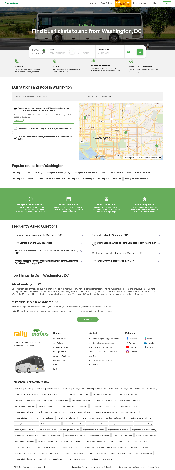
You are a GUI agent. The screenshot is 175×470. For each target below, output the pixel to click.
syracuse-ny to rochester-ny (71, 441)
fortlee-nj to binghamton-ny (118, 441)
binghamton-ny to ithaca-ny (118, 430)
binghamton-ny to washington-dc (103, 406)
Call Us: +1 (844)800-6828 (100, 360)
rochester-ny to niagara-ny (99, 435)
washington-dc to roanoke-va (137, 179)
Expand (86, 320)
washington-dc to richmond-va (26, 424)
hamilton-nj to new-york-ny (69, 430)
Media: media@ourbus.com (100, 347)
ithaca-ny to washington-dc (49, 406)
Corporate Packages (61, 356)
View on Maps (18, 120)
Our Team (93, 356)
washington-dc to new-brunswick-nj (27, 173)
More (155, 3)
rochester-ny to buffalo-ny (122, 435)
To (79, 50)
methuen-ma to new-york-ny (116, 418)
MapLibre (127, 158)
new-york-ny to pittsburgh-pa (121, 424)
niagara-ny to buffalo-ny (97, 453)
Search (140, 52)
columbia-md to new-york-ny (103, 394)
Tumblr (150, 347)
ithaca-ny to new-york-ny (96, 388)
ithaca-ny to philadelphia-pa (25, 412)
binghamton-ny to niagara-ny (93, 430)
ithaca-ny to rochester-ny (24, 430)
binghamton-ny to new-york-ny (26, 394)
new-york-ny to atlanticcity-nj (46, 447)
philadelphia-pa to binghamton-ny (51, 412)
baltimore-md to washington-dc (142, 418)
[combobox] (111, 53)
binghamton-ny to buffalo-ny (75, 435)
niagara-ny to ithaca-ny (23, 447)
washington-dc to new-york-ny (58, 173)
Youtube (132, 347)
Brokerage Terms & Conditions (131, 467)
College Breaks (59, 351)
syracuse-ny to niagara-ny (24, 441)
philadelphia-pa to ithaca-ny (129, 406)
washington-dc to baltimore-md (52, 179)
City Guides (58, 343)
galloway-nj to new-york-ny (25, 453)
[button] (130, 52)
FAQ (55, 369)
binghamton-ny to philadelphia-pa (80, 412)
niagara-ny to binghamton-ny (120, 453)
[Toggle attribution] (160, 157)
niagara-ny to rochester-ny (48, 441)
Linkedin (150, 343)
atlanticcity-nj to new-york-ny (101, 459)
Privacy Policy (154, 467)
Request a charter (141, 3)
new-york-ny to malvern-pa (127, 394)
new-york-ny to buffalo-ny (95, 441)
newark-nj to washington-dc (106, 400)
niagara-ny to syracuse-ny (51, 435)
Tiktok (149, 338)
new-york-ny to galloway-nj (140, 447)
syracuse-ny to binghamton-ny (147, 435)
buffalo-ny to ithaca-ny (140, 441)
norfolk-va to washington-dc (68, 418)
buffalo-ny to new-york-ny (50, 424)
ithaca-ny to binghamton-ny (25, 459)
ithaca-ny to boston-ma (23, 418)
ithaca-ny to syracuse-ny (47, 430)
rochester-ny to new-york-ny (131, 412)
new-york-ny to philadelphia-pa (50, 459)
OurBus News (59, 360)
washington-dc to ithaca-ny (24, 179)
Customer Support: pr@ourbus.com (104, 338)
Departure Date (103, 50)
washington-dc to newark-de (138, 173)
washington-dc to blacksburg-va (81, 179)
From (52, 50)
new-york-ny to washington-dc (48, 388)
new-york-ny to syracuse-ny (82, 400)
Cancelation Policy (79, 467)
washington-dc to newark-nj (112, 173)
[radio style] (43, 50)
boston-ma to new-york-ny (73, 424)
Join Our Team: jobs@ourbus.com (103, 351)
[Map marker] (85, 118)
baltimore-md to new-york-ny (107, 412)
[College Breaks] (123, 3)
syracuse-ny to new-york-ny (73, 388)
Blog (55, 364)
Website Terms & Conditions (103, 467)
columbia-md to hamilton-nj (71, 447)
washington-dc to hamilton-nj (85, 173)
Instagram (133, 351)
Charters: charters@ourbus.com (102, 343)
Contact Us (93, 364)
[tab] (43, 114)
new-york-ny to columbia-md (78, 394)
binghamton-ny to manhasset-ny (144, 430)
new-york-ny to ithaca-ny (24, 388)
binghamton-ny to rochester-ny (26, 435)
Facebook (133, 338)
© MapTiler (134, 158)
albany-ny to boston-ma (143, 453)
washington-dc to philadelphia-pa (56, 400)
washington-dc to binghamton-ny (75, 406)
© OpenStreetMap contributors (148, 158)
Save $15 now (107, 3)
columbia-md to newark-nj (94, 447)
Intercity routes (90, 3)
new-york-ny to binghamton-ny (53, 394)
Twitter (132, 343)
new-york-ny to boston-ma (97, 424)
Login (167, 3)
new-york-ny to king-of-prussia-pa (27, 400)
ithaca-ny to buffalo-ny (144, 424)
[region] (121, 131)
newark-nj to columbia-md (116, 447)
